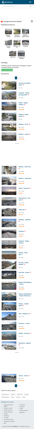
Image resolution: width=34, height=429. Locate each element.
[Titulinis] (7, 2)
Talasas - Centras (23, 375)
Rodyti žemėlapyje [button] (7, 70)
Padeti (21, 408)
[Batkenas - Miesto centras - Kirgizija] (25, 31)
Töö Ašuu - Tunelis (8, 46)
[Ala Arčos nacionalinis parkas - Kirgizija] (17, 31)
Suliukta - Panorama (24, 333)
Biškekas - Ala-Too (17, 46)
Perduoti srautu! (8, 408)
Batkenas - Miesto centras (25, 35)
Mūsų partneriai (24, 410)
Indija (12, 397)
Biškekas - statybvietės (25, 178)
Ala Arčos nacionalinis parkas (17, 35)
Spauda (6, 414)
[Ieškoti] (30, 6)
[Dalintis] (32, 21)
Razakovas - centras (24, 323)
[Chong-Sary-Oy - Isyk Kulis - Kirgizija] (21, 53)
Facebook (6, 415)
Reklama (22, 406)
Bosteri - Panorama (24, 188)
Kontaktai (22, 405)
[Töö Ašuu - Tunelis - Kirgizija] (8, 42)
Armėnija (18, 397)
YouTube (6, 417)
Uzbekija (13, 394)
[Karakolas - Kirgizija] (25, 42)
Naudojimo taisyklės (9, 421)
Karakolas (25, 46)
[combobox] (17, 6)
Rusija (23, 397)
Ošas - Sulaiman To (24, 313)
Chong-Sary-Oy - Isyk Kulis (21, 57)
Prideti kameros (8, 410)
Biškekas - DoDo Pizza (25, 166)
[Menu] (30, 2)
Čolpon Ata (12, 57)
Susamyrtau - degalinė (25, 343)
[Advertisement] (17, 13)
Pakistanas (20, 394)
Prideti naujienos (8, 412)
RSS (5, 423)
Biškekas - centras (8, 35)
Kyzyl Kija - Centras (24, 272)
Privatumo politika (9, 419)
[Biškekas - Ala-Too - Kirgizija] (17, 42)
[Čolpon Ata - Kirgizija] (12, 53)
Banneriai (22, 412)
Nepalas (27, 394)
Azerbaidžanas (5, 397)
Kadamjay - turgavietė (24, 219)
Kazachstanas (5, 394)
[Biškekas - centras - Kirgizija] (8, 31)
